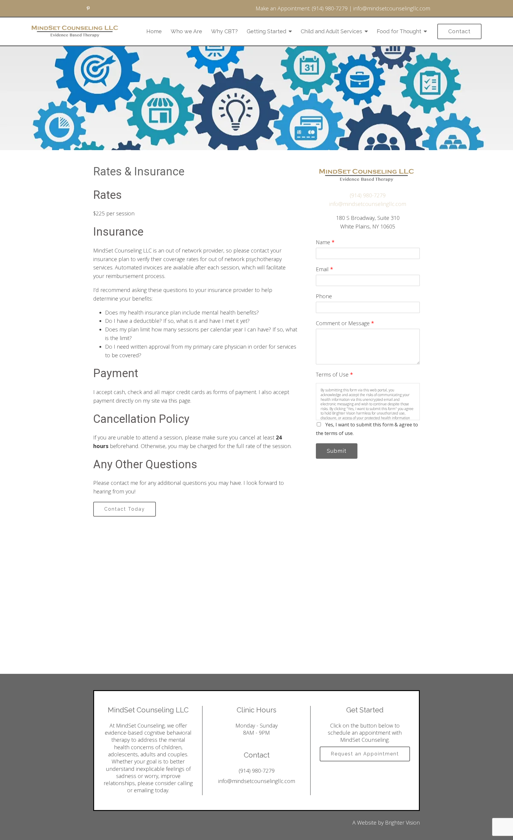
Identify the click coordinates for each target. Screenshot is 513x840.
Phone (324, 296)
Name (325, 242)
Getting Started (266, 31)
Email (324, 269)
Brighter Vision (402, 822)
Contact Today (124, 509)
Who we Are (186, 31)
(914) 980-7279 (330, 8)
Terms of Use (334, 374)
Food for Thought (399, 31)
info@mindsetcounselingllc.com (391, 8)
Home (154, 31)
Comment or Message (345, 323)
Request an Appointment (365, 754)
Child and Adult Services (331, 31)
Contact (459, 31)
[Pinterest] (88, 8)
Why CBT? (224, 31)
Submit (336, 451)
